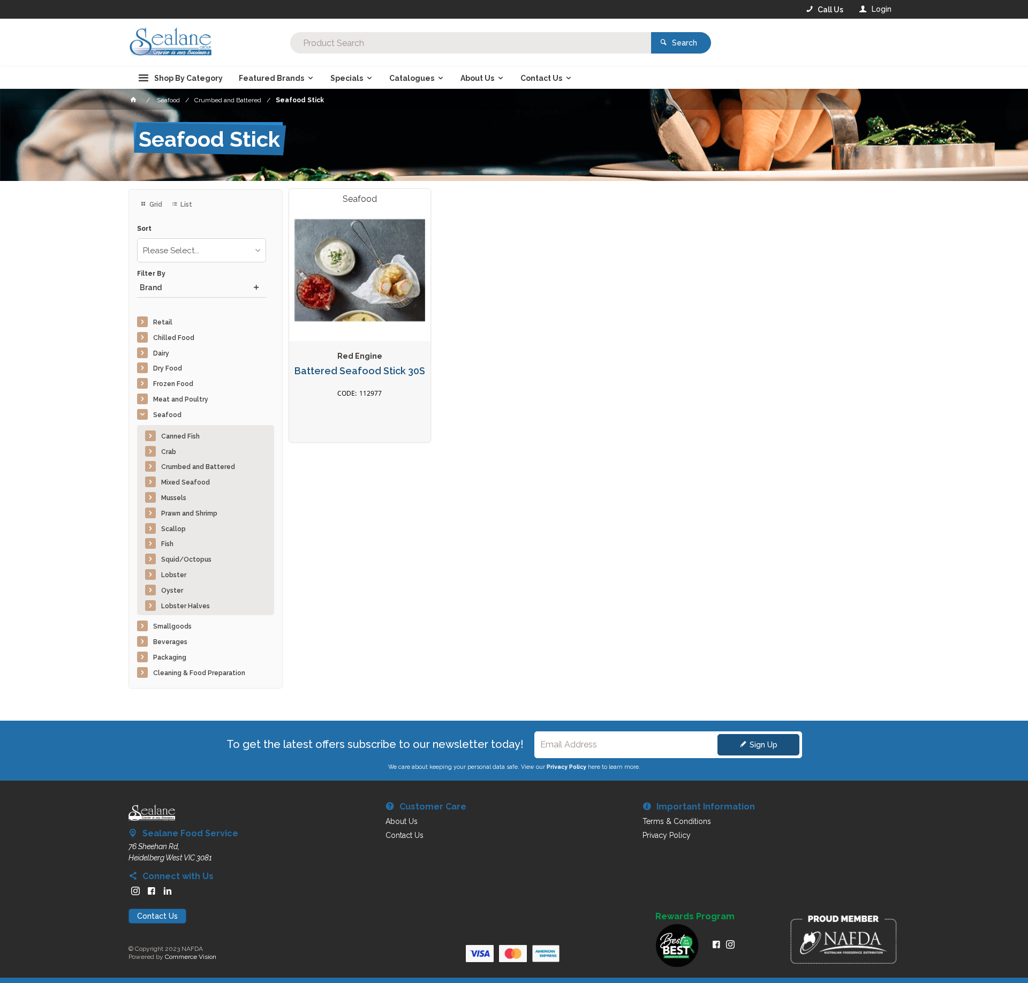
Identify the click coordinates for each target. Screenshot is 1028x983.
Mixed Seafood (185, 482)
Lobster (173, 575)
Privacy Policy (566, 766)
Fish (167, 544)
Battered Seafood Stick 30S (359, 371)
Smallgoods (172, 626)
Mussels (173, 498)
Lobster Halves (185, 606)
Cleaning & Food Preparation (199, 673)
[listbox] (201, 250)
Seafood (167, 415)
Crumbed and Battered (198, 467)
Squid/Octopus (186, 559)
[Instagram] (135, 891)
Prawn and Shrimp (189, 513)
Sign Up (763, 744)
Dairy (161, 353)
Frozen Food (173, 384)
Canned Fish (180, 436)
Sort (144, 228)
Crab (168, 452)
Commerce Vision (190, 957)
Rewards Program (695, 916)
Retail (162, 322)
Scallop (173, 529)
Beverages (170, 642)
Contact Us (157, 916)
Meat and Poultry (180, 399)
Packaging (169, 657)
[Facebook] (151, 891)
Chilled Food (173, 338)
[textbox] (470, 43)
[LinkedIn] (168, 891)
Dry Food (167, 368)
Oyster (172, 590)
